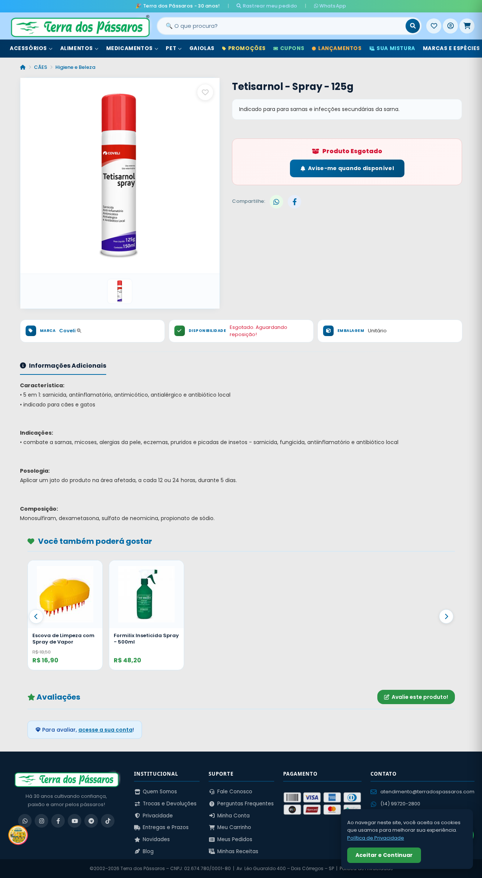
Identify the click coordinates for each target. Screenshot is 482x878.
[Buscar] (413, 26)
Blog (148, 851)
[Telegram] (91, 821)
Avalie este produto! (420, 697)
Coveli (68, 330)
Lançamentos (340, 48)
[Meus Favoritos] (433, 25)
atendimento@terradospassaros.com (427, 791)
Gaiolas (202, 48)
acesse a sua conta (105, 729)
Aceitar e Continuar (384, 855)
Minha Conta (233, 815)
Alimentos (76, 48)
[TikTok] (107, 821)
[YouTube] (74, 821)
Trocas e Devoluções (170, 803)
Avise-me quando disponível (351, 168)
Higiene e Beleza (75, 67)
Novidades (156, 839)
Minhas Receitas (237, 851)
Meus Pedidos (234, 839)
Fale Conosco (234, 791)
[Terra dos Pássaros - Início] (80, 26)
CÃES (40, 67)
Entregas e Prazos (166, 827)
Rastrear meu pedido (269, 6)
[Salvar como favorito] (205, 92)
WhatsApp (332, 6)
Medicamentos (129, 48)
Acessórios (28, 48)
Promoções (247, 48)
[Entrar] (450, 25)
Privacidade (158, 815)
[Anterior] (36, 616)
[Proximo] (446, 616)
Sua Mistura (396, 48)
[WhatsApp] (25, 821)
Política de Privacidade (375, 837)
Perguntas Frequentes (245, 803)
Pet (171, 48)
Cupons (292, 48)
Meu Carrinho (234, 827)
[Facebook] (58, 821)
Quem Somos (160, 791)
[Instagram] (41, 821)
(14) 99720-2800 (400, 803)
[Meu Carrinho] (466, 25)
